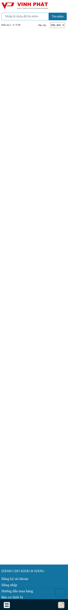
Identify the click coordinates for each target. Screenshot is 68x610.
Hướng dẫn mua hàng (17, 591)
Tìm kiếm (57, 16)
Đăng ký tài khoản (14, 579)
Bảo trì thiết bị (12, 597)
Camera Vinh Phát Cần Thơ (24, 7)
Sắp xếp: (42, 25)
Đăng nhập (9, 585)
